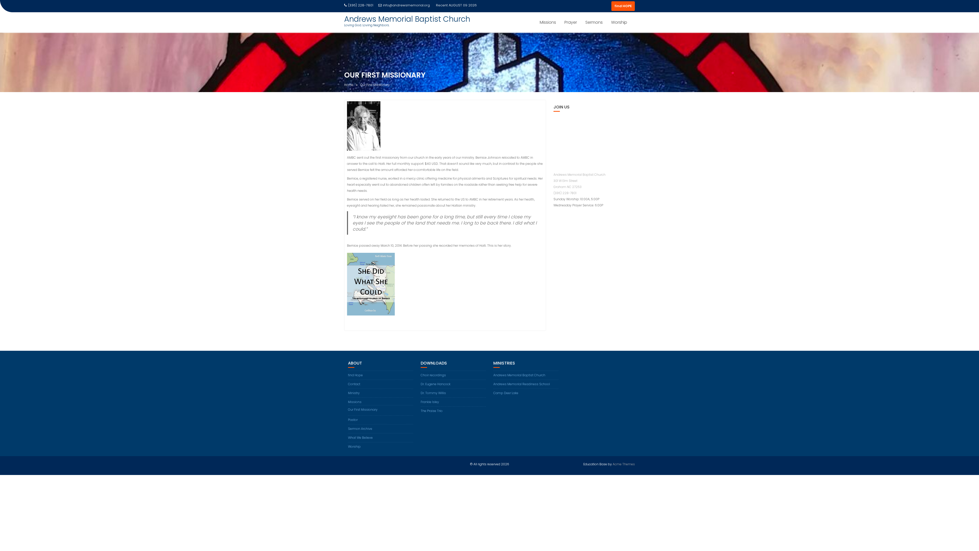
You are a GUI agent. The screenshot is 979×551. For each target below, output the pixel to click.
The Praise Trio (432, 411)
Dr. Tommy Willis (433, 393)
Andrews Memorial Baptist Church (407, 19)
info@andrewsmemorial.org (406, 5)
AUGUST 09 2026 (463, 5)
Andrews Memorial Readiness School (521, 384)
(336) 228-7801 (564, 193)
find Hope (355, 375)
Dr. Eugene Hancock (435, 384)
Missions (548, 22)
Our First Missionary (363, 409)
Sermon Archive (360, 429)
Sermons (594, 22)
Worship (619, 22)
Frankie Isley (430, 402)
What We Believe (360, 437)
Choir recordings (433, 375)
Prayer (570, 22)
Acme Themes (624, 464)
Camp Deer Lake (505, 393)
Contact (354, 384)
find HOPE (623, 6)
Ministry (354, 393)
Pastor (353, 420)
